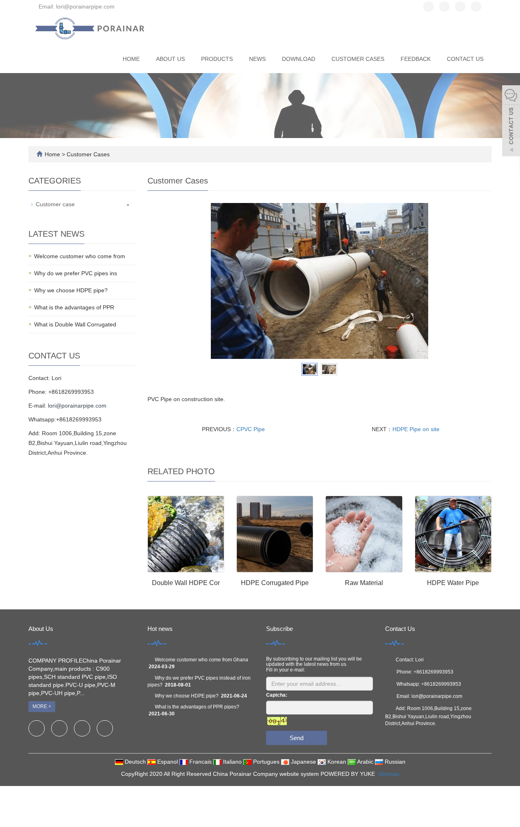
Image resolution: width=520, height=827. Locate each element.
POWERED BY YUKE (349, 774)
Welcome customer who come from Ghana (201, 660)
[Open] (511, 121)
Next (417, 280)
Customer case (55, 204)
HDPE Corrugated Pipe (275, 582)
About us (170, 59)
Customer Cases (358, 59)
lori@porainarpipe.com (77, 405)
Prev (221, 280)
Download (298, 59)
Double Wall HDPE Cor (186, 582)
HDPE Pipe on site (416, 429)
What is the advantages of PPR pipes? (197, 707)
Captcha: (276, 695)
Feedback (416, 59)
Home (131, 59)
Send (296, 737)
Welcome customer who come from (79, 256)
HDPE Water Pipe (453, 582)
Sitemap (388, 774)
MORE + (41, 706)
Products (217, 59)
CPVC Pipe (250, 429)
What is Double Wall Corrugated (75, 324)
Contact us (465, 59)
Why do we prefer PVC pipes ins (75, 273)
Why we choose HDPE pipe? (71, 290)
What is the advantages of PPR (74, 307)
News (257, 59)
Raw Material (364, 582)
